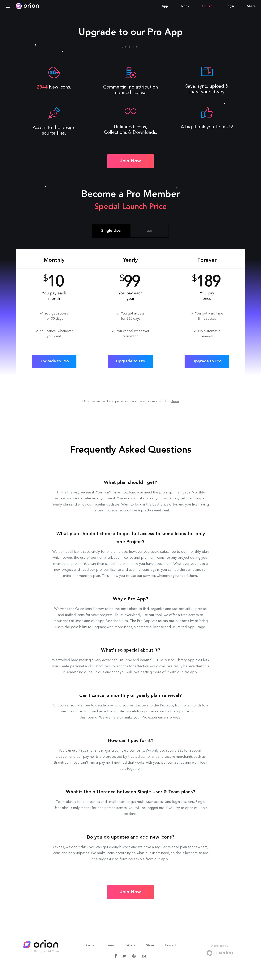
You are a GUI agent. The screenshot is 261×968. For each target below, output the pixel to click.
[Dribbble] (134, 956)
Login (230, 6)
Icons (185, 6)
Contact (170, 945)
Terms (110, 945)
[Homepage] (41, 944)
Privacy (130, 945)
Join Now (130, 161)
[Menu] (7, 6)
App (165, 6)
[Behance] (144, 956)
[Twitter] (124, 956)
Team (175, 401)
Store (150, 945)
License (90, 945)
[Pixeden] (220, 953)
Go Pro (207, 6)
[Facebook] (116, 956)
